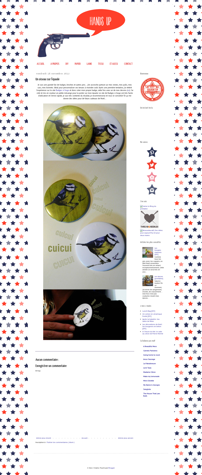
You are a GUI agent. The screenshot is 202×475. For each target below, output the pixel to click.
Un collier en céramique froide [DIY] (152, 315)
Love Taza (147, 368)
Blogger (111, 468)
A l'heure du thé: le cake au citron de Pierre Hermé (152, 332)
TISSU (101, 64)
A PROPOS (55, 64)
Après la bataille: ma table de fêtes (150, 320)
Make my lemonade (151, 376)
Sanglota (147, 389)
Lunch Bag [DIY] (148, 311)
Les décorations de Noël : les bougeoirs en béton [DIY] (152, 326)
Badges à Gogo (62, 90)
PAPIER (77, 64)
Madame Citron (149, 372)
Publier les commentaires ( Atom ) (61, 442)
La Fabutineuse (149, 363)
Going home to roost (151, 355)
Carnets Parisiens (150, 350)
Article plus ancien (125, 438)
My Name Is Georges (151, 385)
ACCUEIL (40, 64)
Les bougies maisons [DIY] (158, 251)
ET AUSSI (114, 64)
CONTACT (128, 64)
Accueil (85, 438)
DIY (67, 64)
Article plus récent (43, 438)
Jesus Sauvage (149, 359)
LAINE (89, 64)
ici (128, 90)
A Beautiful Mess (150, 346)
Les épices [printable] (159, 277)
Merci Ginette (148, 380)
